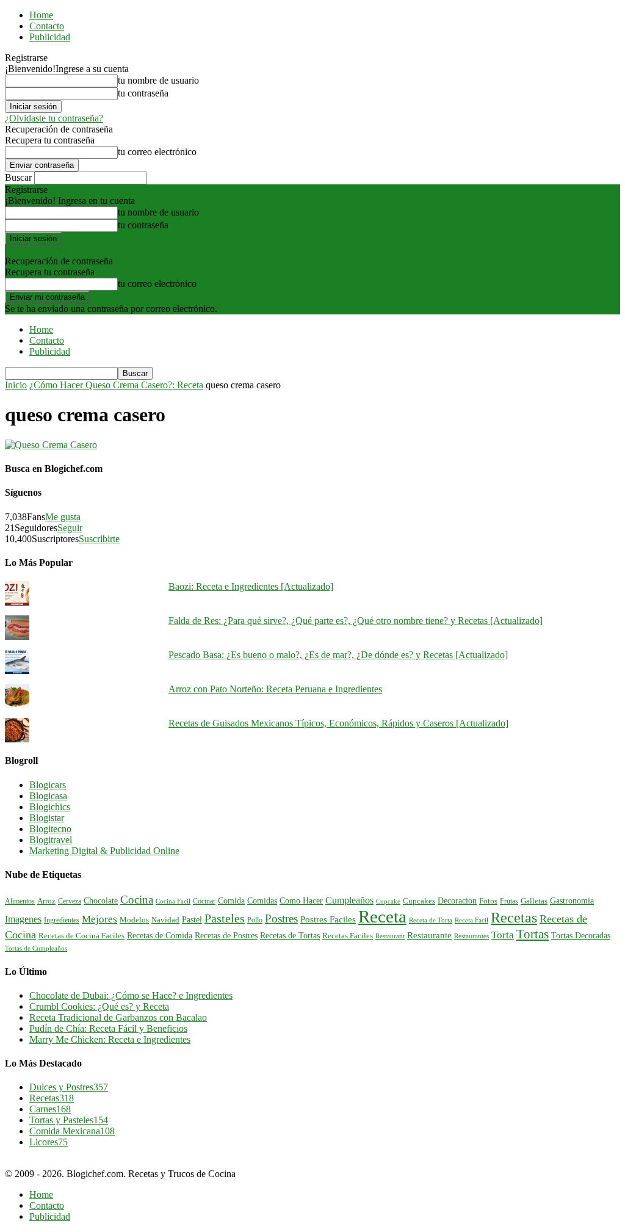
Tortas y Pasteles (68, 1120)
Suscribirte (99, 539)
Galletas (534, 901)
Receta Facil (471, 920)
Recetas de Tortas (290, 935)
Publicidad (49, 37)
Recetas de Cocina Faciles (81, 936)
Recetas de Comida (159, 935)
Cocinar (204, 901)
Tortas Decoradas (580, 935)
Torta (502, 935)
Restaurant (390, 936)
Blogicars (47, 785)
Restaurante (429, 935)
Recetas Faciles (347, 935)
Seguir (69, 528)
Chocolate (101, 900)
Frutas (509, 901)
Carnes (50, 1109)
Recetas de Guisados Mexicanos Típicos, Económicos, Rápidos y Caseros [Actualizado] (338, 723)
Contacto (46, 26)
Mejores (99, 919)
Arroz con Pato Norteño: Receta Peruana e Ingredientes (275, 689)
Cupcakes (419, 901)
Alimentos (20, 901)
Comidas (262, 900)
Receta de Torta (430, 920)
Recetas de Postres (226, 935)
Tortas (532, 934)
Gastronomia (572, 900)
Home (41, 15)
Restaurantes (471, 936)
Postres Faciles (328, 919)
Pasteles (224, 918)
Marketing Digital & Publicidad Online (104, 851)
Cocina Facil (173, 901)
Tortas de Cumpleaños (36, 948)
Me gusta (63, 517)
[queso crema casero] (51, 445)
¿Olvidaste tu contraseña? (54, 118)
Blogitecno (50, 829)
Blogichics (49, 807)
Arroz (46, 901)
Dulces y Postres (68, 1087)
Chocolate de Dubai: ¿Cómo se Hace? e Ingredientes (131, 995)
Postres (281, 918)
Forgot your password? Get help (67, 250)
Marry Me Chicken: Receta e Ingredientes (109, 1039)
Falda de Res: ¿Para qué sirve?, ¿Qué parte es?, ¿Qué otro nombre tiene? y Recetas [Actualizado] (355, 620)
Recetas (514, 918)
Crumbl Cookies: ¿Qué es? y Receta (99, 1006)
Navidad (165, 920)
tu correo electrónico (157, 152)
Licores (48, 1142)
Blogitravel (50, 840)
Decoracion (457, 900)
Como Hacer (301, 900)
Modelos (134, 920)
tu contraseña (143, 93)
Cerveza (69, 901)
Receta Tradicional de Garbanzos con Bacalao (118, 1017)
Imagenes (23, 919)
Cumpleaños (349, 900)
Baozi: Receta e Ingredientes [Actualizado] (250, 586)
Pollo (254, 920)
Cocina (136, 899)
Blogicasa (48, 796)
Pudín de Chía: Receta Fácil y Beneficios (108, 1028)
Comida (231, 900)
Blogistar (46, 818)
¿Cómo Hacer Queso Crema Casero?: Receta (116, 385)
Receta (382, 916)
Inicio (16, 385)
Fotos (488, 901)
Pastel (192, 919)
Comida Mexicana (72, 1131)
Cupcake (388, 901)
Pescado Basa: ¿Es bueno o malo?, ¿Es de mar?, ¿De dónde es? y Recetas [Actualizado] (338, 655)
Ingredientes (61, 920)
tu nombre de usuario (158, 80)
